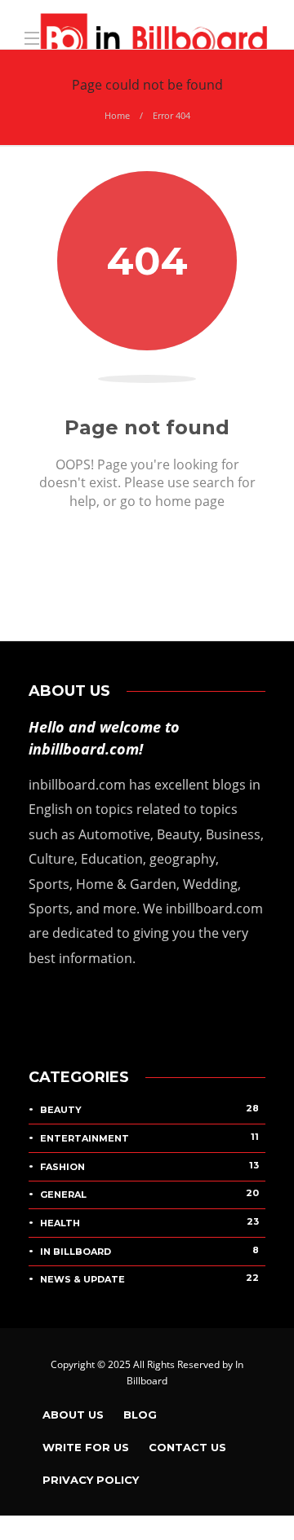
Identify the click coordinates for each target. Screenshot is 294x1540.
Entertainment (149, 1137)
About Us (73, 1414)
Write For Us (85, 1447)
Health (149, 1222)
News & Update (149, 1278)
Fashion (149, 1166)
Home (117, 115)
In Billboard (149, 1250)
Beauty (149, 1108)
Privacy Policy (90, 1479)
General (149, 1193)
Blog (140, 1414)
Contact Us (187, 1447)
